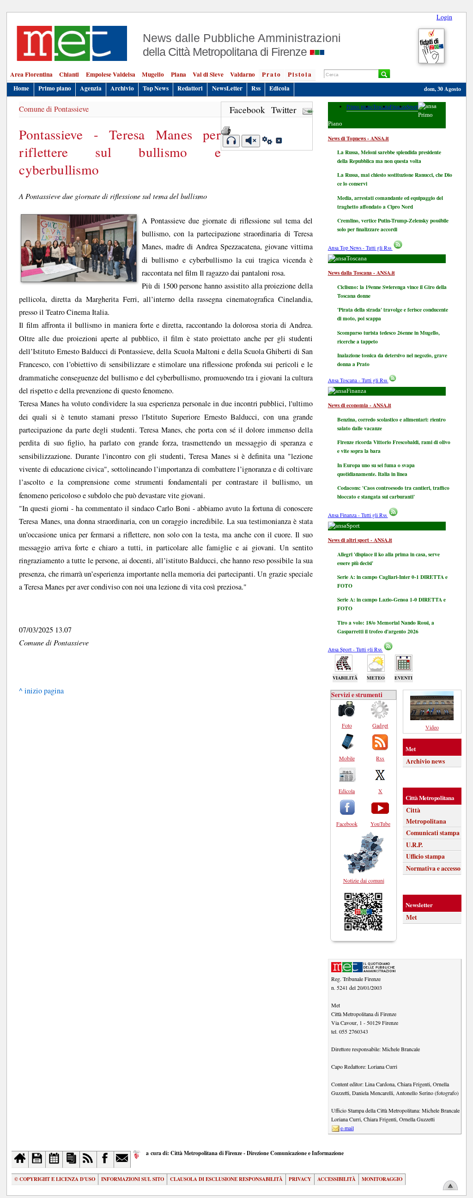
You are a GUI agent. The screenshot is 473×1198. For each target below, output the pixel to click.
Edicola (279, 88)
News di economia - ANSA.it (359, 405)
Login (444, 16)
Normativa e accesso (433, 868)
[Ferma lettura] (251, 141)
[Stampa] (225, 127)
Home (21, 88)
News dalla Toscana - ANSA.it (361, 273)
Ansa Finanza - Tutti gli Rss (358, 515)
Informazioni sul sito (132, 1179)
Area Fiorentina (31, 74)
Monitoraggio (382, 1179)
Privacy (300, 1179)
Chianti (69, 74)
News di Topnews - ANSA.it (358, 138)
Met (411, 917)
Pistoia (300, 74)
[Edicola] (71, 1159)
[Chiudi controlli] (278, 142)
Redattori (190, 88)
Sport (412, 106)
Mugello (153, 74)
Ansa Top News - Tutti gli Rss (360, 247)
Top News (156, 88)
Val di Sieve (208, 74)
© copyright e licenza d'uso (54, 1179)
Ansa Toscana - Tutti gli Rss (358, 380)
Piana (178, 74)
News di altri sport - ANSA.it (360, 540)
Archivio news (425, 761)
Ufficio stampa (425, 856)
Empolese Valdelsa (110, 74)
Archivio (122, 88)
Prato (271, 74)
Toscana (381, 106)
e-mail (347, 1128)
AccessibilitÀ (336, 1179)
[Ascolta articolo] (231, 141)
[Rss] (88, 1159)
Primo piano (54, 88)
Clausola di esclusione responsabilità (226, 1179)
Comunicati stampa (433, 832)
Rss (256, 88)
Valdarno (242, 74)
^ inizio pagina (41, 691)
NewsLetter (227, 88)
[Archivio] (37, 1159)
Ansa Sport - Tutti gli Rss (355, 649)
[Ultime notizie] (54, 1159)
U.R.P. (414, 844)
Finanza (398, 106)
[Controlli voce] (267, 142)
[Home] (20, 1159)
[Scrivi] (122, 1159)
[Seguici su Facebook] (105, 1159)
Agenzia (91, 88)
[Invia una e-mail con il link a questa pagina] (308, 109)
